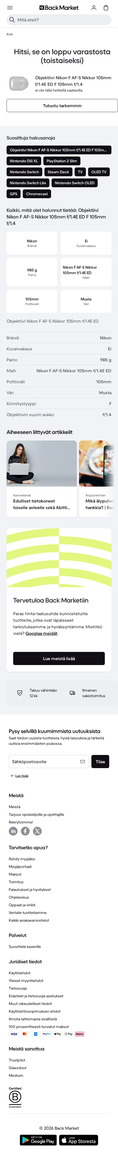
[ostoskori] (105, 7)
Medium (16, 1075)
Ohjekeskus (19, 897)
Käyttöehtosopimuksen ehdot (35, 1011)
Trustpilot (17, 1060)
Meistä (14, 806)
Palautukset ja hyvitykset (30, 889)
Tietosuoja (18, 988)
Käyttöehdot (19, 972)
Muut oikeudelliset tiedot (30, 1003)
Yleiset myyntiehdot (26, 980)
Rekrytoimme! (21, 822)
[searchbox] (63, 19)
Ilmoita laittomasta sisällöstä (33, 1018)
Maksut (15, 874)
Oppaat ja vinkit (22, 904)
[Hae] (12, 19)
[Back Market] (59, 7)
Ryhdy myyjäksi (22, 858)
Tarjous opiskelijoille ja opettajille (36, 814)
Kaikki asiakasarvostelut (29, 920)
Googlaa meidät (41, 633)
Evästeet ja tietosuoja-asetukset (36, 995)
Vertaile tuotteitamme (28, 912)
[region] (59, 480)
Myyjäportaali (20, 866)
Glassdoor (18, 1067)
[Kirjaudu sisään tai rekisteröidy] (93, 7)
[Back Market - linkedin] (13, 831)
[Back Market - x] (37, 831)
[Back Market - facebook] (25, 831)
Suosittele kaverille (25, 946)
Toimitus (16, 881)
